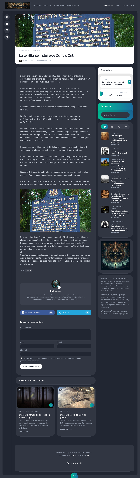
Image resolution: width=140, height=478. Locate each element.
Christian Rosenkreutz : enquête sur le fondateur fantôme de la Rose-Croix (120, 197)
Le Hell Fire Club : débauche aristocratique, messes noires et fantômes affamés (118, 166)
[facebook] (68, 464)
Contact (125, 5)
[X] (71, 464)
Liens (118, 5)
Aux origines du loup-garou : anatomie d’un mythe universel (120, 213)
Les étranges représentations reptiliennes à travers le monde (120, 139)
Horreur (113, 159)
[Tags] (126, 126)
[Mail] (81, 464)
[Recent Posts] (104, 126)
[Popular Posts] (111, 126)
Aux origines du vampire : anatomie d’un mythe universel (119, 228)
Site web (23, 350)
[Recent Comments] (118, 126)
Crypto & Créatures (117, 206)
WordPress (73, 455)
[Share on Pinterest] (7, 30)
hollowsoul (28, 61)
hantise (28, 270)
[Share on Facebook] (7, 24)
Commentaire (26, 327)
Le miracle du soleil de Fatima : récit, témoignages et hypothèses (120, 182)
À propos (107, 5)
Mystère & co (26, 50)
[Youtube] (74, 464)
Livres (132, 5)
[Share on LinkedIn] (7, 37)
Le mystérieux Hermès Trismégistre (120, 152)
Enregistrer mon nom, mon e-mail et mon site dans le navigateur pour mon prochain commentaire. (52, 359)
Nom (22, 342)
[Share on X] (7, 17)
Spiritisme (36, 50)
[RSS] (78, 464)
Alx (88, 455)
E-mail (60, 342)
